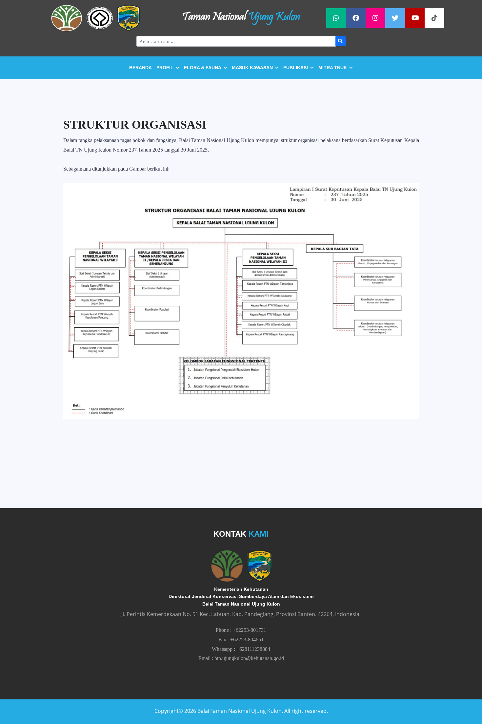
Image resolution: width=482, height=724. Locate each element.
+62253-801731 (249, 630)
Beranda (140, 67)
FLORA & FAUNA (202, 67)
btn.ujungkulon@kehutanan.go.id (249, 658)
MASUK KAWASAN (252, 67)
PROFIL (164, 67)
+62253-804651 (247, 639)
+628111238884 (253, 649)
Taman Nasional (241, 17)
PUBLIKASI (295, 67)
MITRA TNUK (332, 67)
